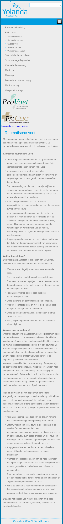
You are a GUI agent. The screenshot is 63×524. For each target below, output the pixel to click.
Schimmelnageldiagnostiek (17, 60)
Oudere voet (12, 44)
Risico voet (10, 32)
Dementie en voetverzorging (18, 80)
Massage (9, 75)
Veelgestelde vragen (14, 90)
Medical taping (12, 85)
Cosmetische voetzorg (15, 65)
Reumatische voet (15, 40)
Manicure (9, 70)
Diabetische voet (14, 37)
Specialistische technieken (17, 55)
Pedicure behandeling (15, 27)
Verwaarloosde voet (16, 51)
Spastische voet (14, 47)
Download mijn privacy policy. (14, 126)
